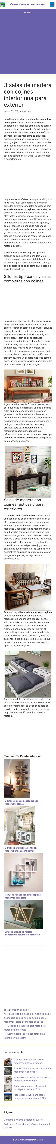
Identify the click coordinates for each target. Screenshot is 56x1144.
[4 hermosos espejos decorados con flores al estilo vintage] (8, 1080)
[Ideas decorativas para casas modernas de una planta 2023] (8, 1097)
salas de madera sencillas (29, 1021)
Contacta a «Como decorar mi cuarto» (24, 1119)
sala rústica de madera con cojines (25, 1014)
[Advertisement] (28, 46)
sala (12, 324)
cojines (7, 259)
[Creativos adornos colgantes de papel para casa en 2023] (8, 1089)
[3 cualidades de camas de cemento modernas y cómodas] (8, 1071)
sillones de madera (36, 699)
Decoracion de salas (18, 1009)
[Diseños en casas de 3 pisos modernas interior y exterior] (8, 1062)
